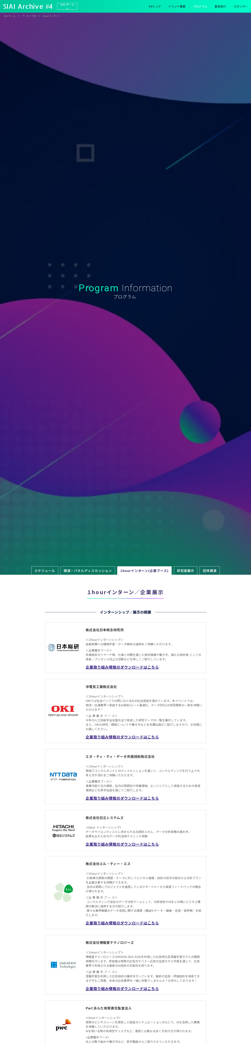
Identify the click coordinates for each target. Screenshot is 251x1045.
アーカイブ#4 (29, 16)
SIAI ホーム (10, 16)
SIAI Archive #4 (28, 6)
